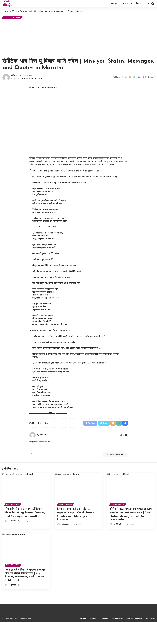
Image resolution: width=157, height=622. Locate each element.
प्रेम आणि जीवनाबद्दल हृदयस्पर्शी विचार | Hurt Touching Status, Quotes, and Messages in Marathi (25, 513)
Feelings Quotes (12, 17)
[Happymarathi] (7, 3)
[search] (152, 4)
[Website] (126, 435)
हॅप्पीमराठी (14, 75)
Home (5, 11)
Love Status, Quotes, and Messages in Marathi (48, 413)
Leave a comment (116, 455)
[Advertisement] (78, 38)
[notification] (149, 3)
